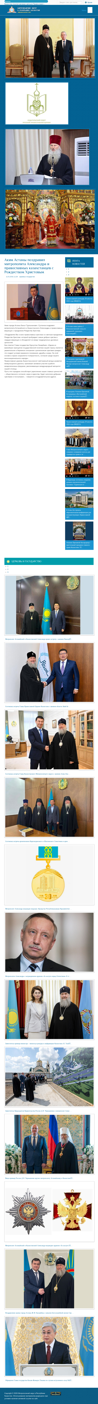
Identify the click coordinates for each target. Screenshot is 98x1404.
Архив (89, 2)
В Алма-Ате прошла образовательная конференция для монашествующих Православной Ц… (78, 513)
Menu (84, 10)
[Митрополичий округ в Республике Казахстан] (23, 9)
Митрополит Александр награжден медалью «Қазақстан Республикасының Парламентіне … (38, 909)
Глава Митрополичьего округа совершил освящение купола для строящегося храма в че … (78, 452)
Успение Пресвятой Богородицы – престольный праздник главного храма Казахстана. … (78, 545)
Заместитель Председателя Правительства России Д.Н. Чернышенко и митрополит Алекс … (38, 1111)
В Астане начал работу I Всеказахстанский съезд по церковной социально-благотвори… (76, 330)
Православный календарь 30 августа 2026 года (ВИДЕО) (79, 300)
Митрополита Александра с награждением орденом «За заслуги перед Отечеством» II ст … (38, 976)
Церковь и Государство (26, 561)
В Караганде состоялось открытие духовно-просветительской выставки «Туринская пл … (78, 482)
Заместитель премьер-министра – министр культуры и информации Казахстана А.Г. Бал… (38, 1044)
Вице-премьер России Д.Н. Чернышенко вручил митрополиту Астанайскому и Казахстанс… (39, 1178)
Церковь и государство (27, 277)
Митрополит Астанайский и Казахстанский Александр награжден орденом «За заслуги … (38, 1245)
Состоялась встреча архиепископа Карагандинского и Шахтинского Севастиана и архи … (37, 841)
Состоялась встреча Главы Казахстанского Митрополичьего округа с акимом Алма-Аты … (37, 774)
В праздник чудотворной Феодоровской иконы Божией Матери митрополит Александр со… (77, 362)
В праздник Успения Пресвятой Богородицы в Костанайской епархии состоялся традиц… (77, 394)
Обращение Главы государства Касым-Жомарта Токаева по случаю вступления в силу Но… (39, 1380)
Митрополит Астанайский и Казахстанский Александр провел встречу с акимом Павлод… (39, 639)
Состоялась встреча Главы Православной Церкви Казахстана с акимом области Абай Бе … (37, 706)
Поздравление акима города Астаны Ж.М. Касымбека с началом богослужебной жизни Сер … (39, 1313)
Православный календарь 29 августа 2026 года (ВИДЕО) (79, 423)
